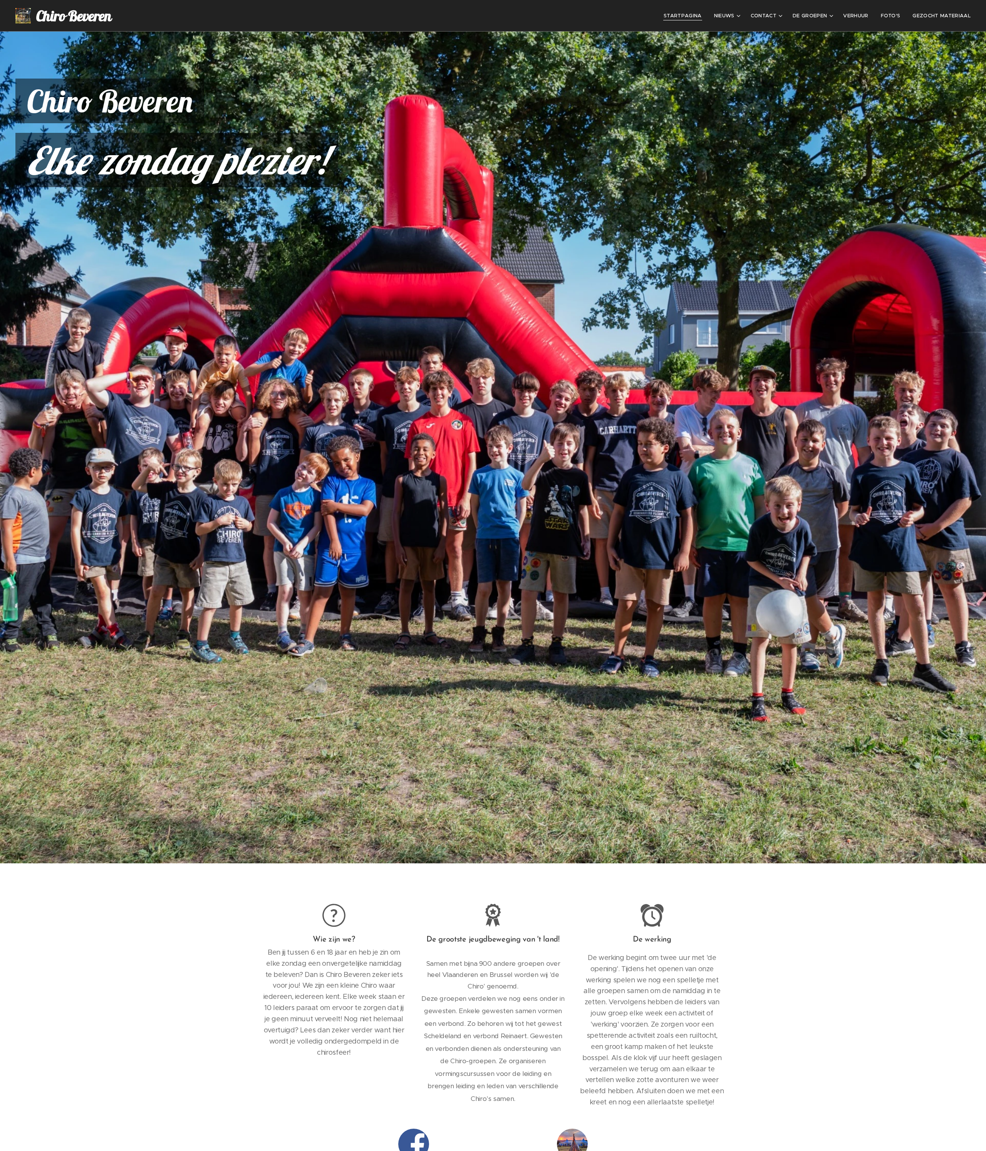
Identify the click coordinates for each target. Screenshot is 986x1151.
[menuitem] (685, 15)
